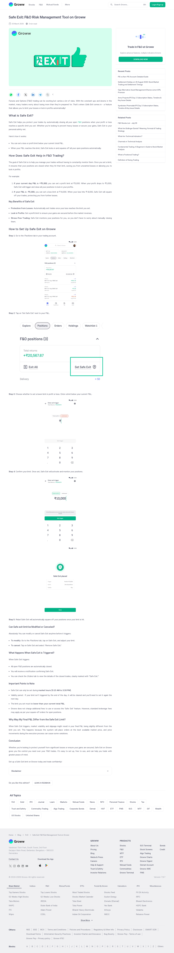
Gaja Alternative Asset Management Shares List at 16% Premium (139, 91)
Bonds (162, 845)
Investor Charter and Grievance (87, 934)
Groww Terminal (127, 872)
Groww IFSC (58, 938)
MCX (42, 929)
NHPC (11, 905)
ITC (10, 910)
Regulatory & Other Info (104, 929)
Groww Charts (146, 857)
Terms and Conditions (57, 929)
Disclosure (137, 929)
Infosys (107, 910)
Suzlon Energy (110, 896)
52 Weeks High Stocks (19, 896)
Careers (93, 861)
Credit (162, 849)
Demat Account (147, 865)
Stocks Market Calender (82, 896)
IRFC (138, 896)
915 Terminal (145, 845)
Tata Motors (14, 901)
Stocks (123, 845)
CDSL (43, 914)
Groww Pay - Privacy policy (38, 938)
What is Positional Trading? (128, 155)
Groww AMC (145, 868)
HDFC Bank (141, 905)
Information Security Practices (57, 934)
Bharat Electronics (144, 901)
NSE (28, 929)
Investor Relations (98, 872)
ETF (121, 857)
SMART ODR (150, 929)
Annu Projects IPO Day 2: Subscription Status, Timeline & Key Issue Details (139, 99)
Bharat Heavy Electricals (83, 910)
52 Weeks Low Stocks (50, 896)
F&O (79, 122)
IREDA (43, 901)
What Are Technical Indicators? (130, 136)
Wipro (11, 914)
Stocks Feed (109, 892)
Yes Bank (108, 905)
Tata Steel (76, 901)
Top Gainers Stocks (17, 892)
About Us (94, 845)
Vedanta (139, 910)
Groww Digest (146, 861)
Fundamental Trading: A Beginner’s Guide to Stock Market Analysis (140, 148)
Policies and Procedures (80, 929)
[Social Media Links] (10, 866)
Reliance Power (143, 914)
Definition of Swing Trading (128, 160)
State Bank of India (49, 905)
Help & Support (96, 865)
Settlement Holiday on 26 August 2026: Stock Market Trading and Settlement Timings (138, 83)
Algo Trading (145, 853)
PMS (142, 872)
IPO (121, 861)
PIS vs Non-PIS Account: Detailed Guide (133, 77)
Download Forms (33, 934)
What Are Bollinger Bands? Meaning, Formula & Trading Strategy (139, 129)
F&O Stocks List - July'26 (127, 123)
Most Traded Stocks (81, 892)
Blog (92, 853)
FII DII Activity (142, 892)
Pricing (93, 849)
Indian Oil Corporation (81, 914)
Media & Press (96, 857)
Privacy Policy (123, 929)
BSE (35, 929)
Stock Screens (146, 849)
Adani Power (46, 910)
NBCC (107, 914)
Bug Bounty (109, 934)
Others (160, 946)
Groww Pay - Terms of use (129, 934)
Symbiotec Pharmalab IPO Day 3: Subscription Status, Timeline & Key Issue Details (138, 106)
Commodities (125, 868)
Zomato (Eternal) (111, 901)
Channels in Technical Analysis (130, 141)
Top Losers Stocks (49, 892)
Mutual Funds (125, 865)
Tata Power (77, 905)
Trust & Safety (96, 868)
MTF (122, 853)
